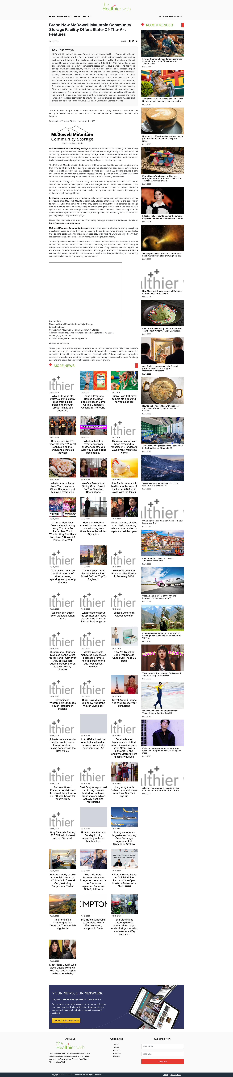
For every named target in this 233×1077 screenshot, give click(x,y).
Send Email (60, 327)
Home (116, 1045)
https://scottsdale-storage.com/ (72, 338)
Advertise (116, 1053)
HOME (52, 16)
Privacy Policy (176, 1075)
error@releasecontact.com (121, 351)
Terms (165, 1075)
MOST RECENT (64, 16)
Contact (116, 1056)
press (77, 16)
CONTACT (87, 16)
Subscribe (162, 1061)
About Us (116, 1050)
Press (116, 1047)
